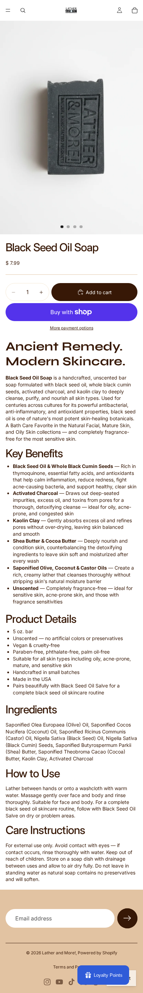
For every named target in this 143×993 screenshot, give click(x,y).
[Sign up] (127, 918)
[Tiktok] (71, 982)
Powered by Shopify (97, 952)
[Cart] (134, 10)
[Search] (23, 10)
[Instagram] (47, 982)
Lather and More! (59, 952)
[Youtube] (59, 982)
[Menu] (8, 10)
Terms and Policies (71, 966)
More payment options (71, 328)
